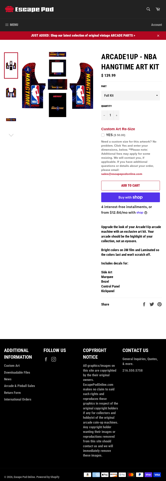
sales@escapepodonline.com (121, 173)
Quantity (106, 106)
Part (104, 86)
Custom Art (12, 366)
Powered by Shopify (47, 477)
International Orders (17, 399)
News (8, 379)
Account (156, 25)
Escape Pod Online (24, 477)
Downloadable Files (17, 372)
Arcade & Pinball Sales (19, 386)
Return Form (12, 393)
